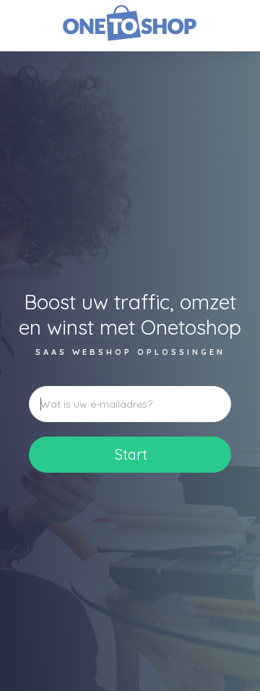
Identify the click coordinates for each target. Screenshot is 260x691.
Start (131, 454)
